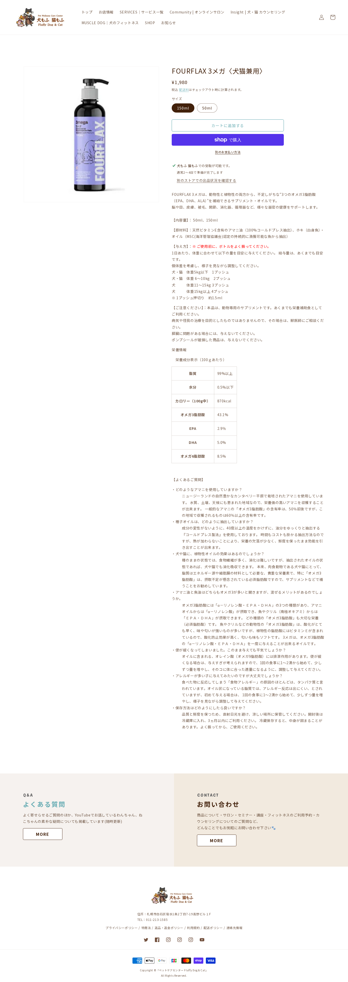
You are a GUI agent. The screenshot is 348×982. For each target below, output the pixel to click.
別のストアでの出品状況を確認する (206, 180)
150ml (183, 108)
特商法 (146, 927)
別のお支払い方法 (227, 152)
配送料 (184, 89)
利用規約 (193, 927)
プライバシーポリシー (121, 927)
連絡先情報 (234, 927)
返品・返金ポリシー (169, 927)
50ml (207, 108)
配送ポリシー (213, 927)
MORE (42, 834)
